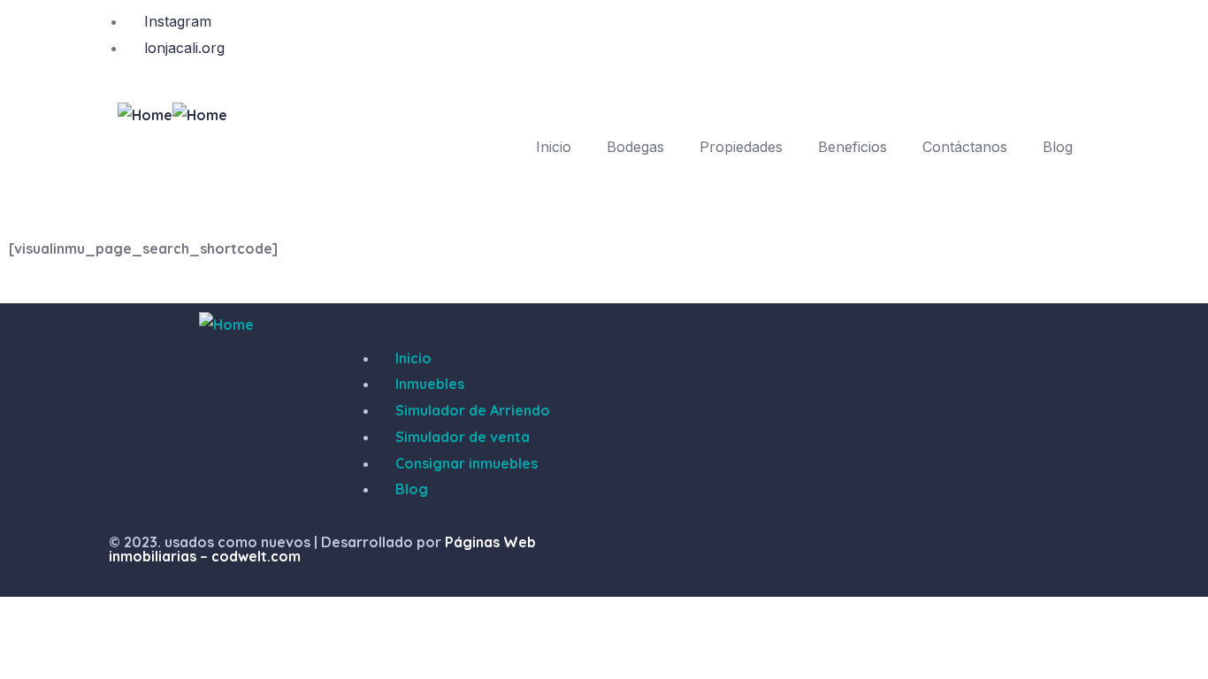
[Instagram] (635, 557)
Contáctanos (964, 147)
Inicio (553, 147)
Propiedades (741, 147)
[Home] (145, 116)
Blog (1058, 147)
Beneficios (852, 147)
